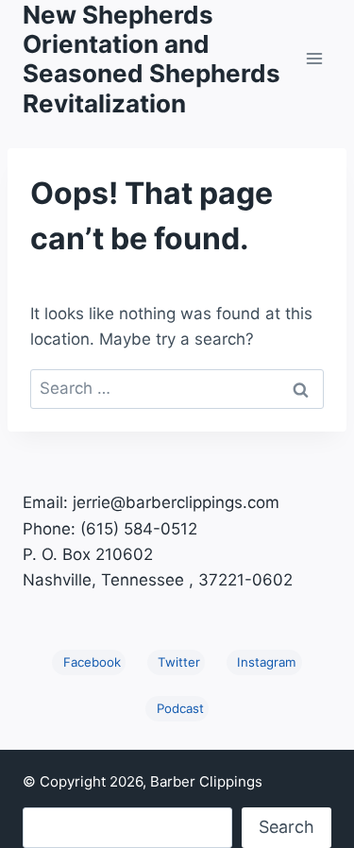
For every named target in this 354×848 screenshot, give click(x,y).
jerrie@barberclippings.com (176, 502)
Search (286, 827)
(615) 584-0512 (138, 528)
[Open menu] (313, 59)
